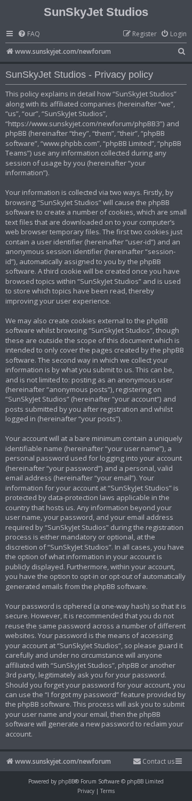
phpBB (66, 781)
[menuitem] (29, 34)
